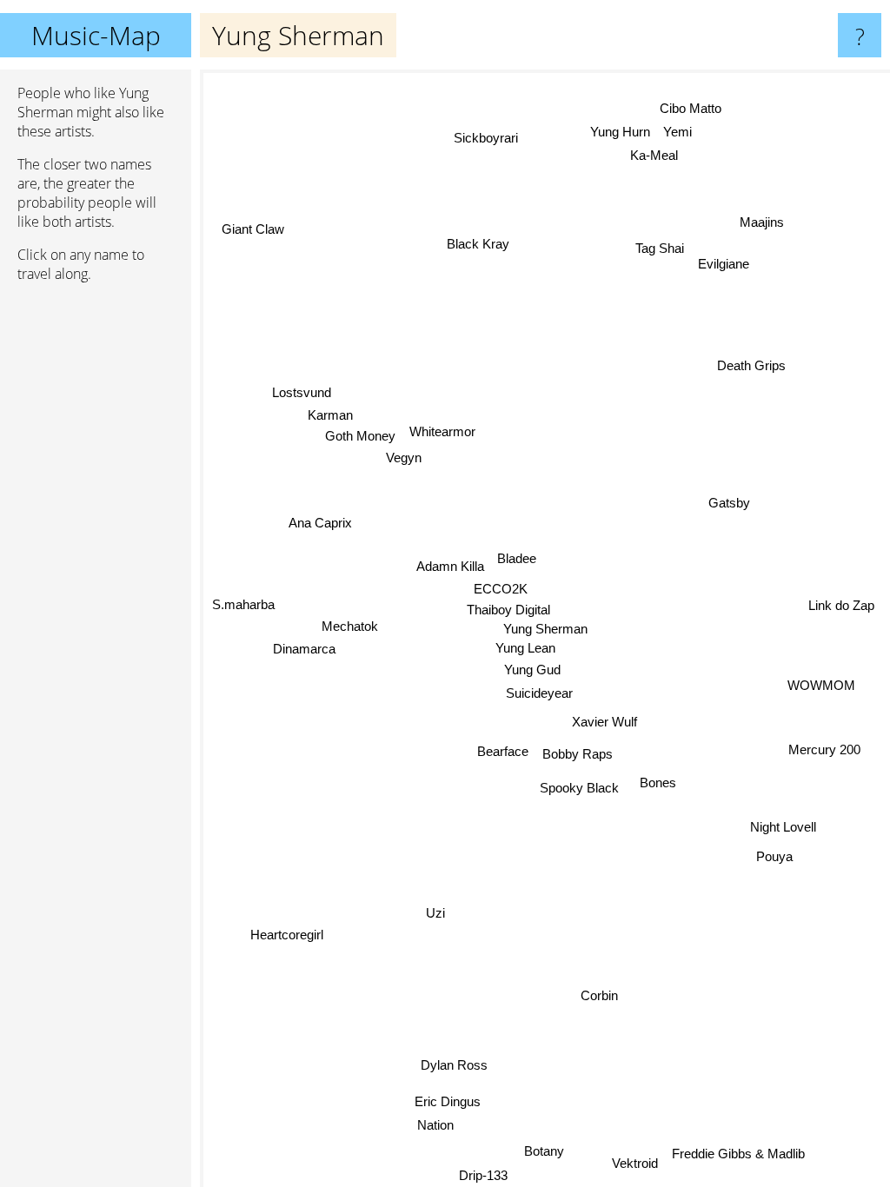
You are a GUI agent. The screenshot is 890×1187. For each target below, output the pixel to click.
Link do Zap (841, 606)
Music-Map (96, 35)
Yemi (680, 132)
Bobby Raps (577, 753)
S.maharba (243, 608)
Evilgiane (724, 262)
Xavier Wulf (604, 722)
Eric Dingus (448, 1101)
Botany (545, 1151)
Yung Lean (525, 647)
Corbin (598, 996)
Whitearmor (442, 429)
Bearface (502, 750)
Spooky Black (578, 787)
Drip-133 (482, 1175)
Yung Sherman (545, 628)
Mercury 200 (823, 753)
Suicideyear (538, 693)
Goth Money (360, 434)
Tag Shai (660, 249)
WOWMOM (820, 689)
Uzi (434, 911)
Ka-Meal (653, 156)
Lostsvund (301, 390)
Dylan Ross (454, 1065)
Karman (331, 413)
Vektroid (636, 1162)
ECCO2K (500, 587)
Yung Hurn (622, 132)
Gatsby (728, 502)
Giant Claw (252, 229)
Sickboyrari (485, 137)
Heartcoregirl (287, 938)
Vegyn (405, 455)
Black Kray (477, 243)
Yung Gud (532, 669)
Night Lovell (783, 827)
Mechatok (349, 623)
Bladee (516, 558)
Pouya (774, 857)
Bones (657, 783)
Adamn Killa (450, 566)
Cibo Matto (691, 109)
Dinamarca (303, 647)
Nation (433, 1124)
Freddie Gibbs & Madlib (739, 1151)
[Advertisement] (96, 562)
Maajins (763, 223)
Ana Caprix (320, 520)
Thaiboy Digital (508, 609)
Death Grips (751, 366)
